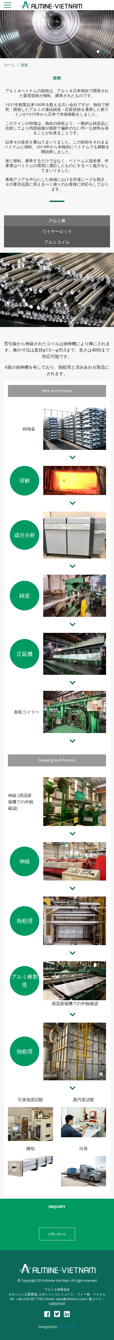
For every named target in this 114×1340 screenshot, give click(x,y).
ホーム (9, 64)
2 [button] (103, 51)
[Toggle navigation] (7, 6)
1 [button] (98, 51)
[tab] (57, 220)
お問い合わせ (57, 1234)
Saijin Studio (67, 1327)
